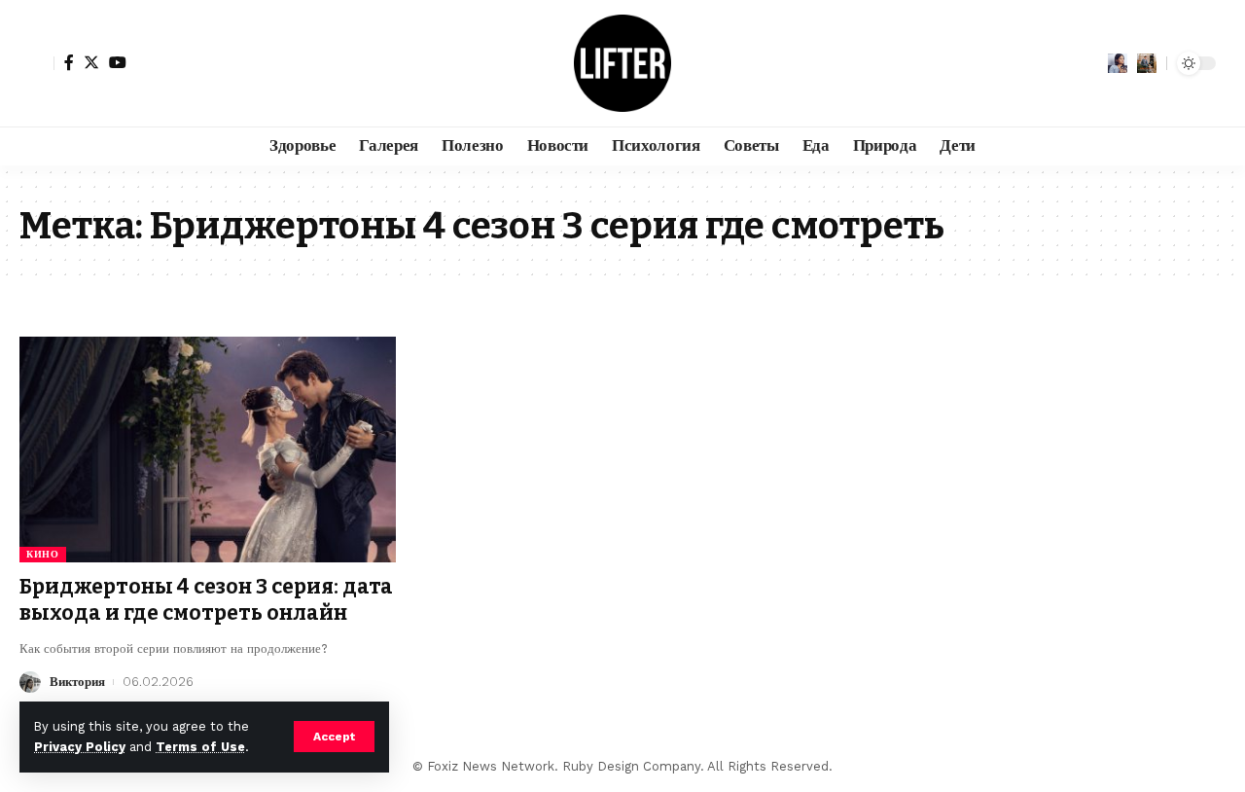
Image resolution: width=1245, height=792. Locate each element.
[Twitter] (91, 62)
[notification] (1117, 63)
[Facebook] (69, 62)
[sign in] (37, 63)
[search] (1146, 63)
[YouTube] (117, 62)
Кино (42, 554)
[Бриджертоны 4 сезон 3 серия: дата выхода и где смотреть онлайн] (207, 449)
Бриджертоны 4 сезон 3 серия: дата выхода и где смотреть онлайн (206, 600)
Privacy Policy (79, 746)
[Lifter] (622, 63)
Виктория (77, 681)
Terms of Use (200, 746)
